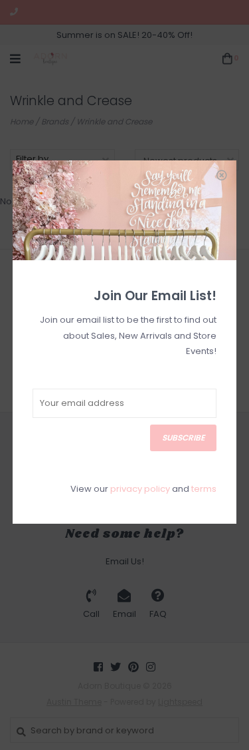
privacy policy (140, 488)
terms (203, 488)
